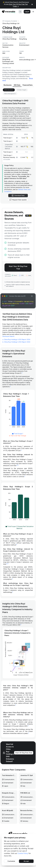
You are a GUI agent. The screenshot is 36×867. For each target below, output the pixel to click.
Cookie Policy (23, 853)
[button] (27, 138)
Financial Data (27, 85)
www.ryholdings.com (26, 59)
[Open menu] (33, 11)
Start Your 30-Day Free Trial (18, 267)
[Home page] (8, 11)
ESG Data (17, 85)
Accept (26, 861)
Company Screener (10, 21)
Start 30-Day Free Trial (23, 753)
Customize (11, 861)
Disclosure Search (8, 336)
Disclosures (8, 85)
